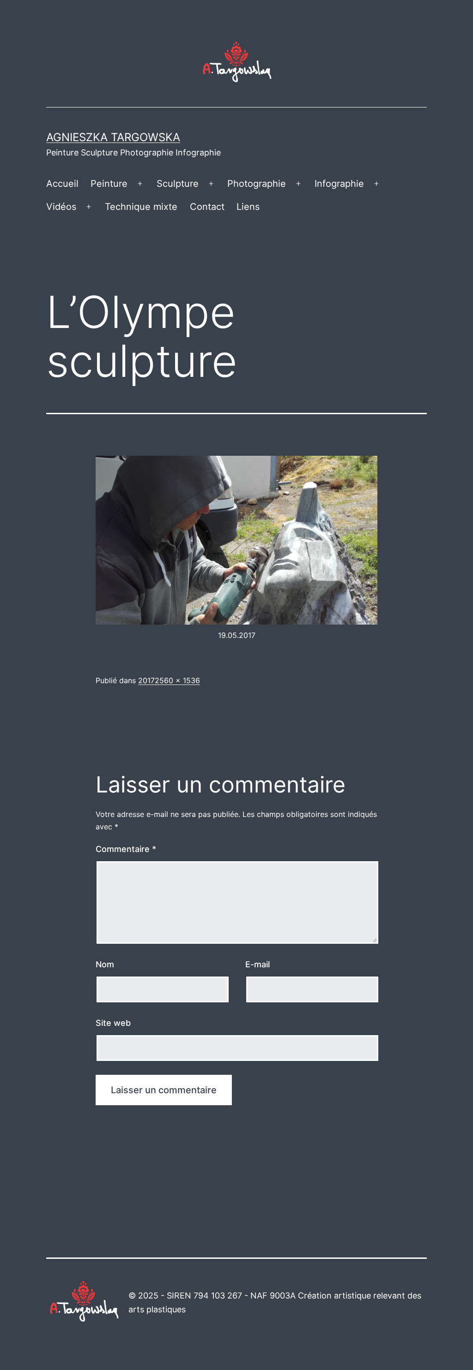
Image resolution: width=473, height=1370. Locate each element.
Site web (113, 1023)
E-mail (257, 964)
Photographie (256, 183)
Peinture (109, 183)
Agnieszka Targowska (113, 137)
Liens (248, 206)
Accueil (62, 183)
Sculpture (178, 183)
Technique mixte (141, 206)
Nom (105, 964)
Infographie (339, 183)
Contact (207, 206)
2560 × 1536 (177, 680)
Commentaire (126, 849)
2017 (146, 680)
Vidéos (61, 206)
